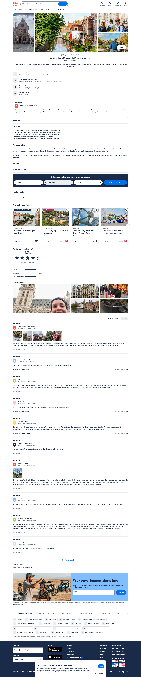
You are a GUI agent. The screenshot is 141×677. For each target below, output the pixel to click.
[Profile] (125, 2)
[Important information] (126, 198)
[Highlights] (126, 126)
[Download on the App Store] (55, 657)
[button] (70, 61)
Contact (69, 648)
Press (101, 657)
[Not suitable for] (126, 169)
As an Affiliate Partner (118, 654)
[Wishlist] (102, 2)
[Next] (128, 226)
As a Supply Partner (118, 648)
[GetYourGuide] (15, 4)
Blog (101, 654)
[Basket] (110, 2)
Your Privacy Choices (73, 657)
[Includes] (126, 164)
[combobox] (39, 4)
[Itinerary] (126, 120)
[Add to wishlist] (37, 210)
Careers (102, 651)
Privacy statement (18, 604)
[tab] (24, 613)
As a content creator (118, 651)
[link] (26, 226)
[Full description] (126, 145)
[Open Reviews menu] (126, 327)
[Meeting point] (126, 192)
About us (103, 648)
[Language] (117, 2)
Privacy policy (71, 654)
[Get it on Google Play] (55, 649)
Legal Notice (70, 651)
